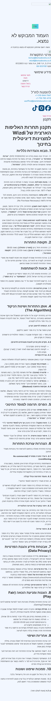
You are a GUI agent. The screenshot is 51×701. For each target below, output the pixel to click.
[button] (25, 20)
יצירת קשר (46, 116)
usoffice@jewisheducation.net (37, 101)
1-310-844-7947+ (43, 95)
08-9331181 (41, 66)
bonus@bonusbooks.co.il (40, 58)
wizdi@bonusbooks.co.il (40, 60)
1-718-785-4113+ (43, 98)
